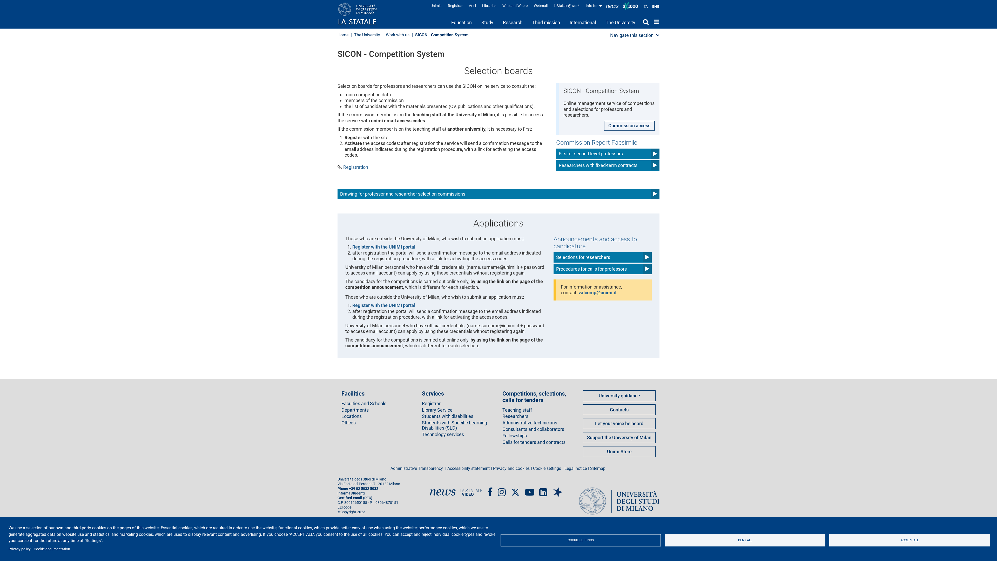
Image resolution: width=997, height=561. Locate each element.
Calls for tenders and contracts (533, 442)
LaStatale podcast (557, 488)
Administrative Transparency (417, 468)
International (583, 22)
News (443, 492)
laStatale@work (567, 6)
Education (461, 22)
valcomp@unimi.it (597, 292)
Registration (355, 167)
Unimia (436, 6)
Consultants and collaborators (533, 429)
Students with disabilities (447, 416)
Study (487, 22)
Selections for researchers (583, 257)
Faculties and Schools (363, 403)
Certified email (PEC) (355, 498)
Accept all (910, 540)
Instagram (502, 490)
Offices (348, 422)
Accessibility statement (468, 468)
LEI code (345, 507)
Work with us (397, 34)
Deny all (745, 540)
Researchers (515, 416)
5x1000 (630, 6)
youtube (529, 490)
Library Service (437, 410)
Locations (351, 416)
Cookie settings (581, 540)
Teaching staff (517, 410)
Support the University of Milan (619, 437)
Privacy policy (20, 549)
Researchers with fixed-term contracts (598, 165)
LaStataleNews (612, 6)
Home (655, 22)
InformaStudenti (351, 493)
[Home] (363, 14)
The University (620, 22)
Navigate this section (632, 35)
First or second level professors (591, 153)
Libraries (489, 6)
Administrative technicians (529, 422)
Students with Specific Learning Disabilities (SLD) (454, 425)
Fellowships (514, 435)
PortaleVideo (471, 492)
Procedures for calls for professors (591, 269)
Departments (355, 410)
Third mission (546, 22)
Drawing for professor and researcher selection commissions (402, 194)
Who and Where (515, 6)
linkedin (543, 490)
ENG (655, 6)
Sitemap (597, 468)
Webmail (541, 6)
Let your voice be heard (619, 423)
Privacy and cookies (511, 468)
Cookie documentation (52, 549)
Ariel (472, 6)
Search (644, 22)
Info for (592, 6)
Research (512, 22)
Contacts (619, 409)
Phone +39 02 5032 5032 (358, 488)
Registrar (455, 6)
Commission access (629, 125)
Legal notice (575, 468)
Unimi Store (619, 451)
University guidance (619, 395)
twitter (515, 489)
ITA (645, 6)
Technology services (443, 434)
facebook (490, 490)
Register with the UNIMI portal (383, 247)
